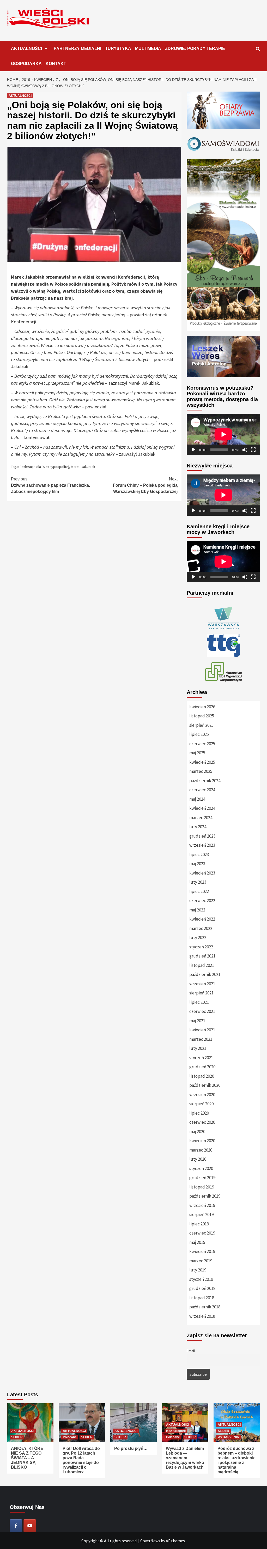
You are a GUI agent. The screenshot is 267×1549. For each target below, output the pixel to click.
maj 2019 (197, 1242)
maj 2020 (197, 1131)
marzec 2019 (200, 1261)
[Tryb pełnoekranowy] (253, 449)
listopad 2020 (201, 1076)
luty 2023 (197, 882)
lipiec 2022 (199, 891)
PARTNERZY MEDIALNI (77, 48)
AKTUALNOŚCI (26, 48)
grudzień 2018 (202, 1288)
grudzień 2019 (202, 1177)
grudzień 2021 (202, 956)
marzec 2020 (200, 1150)
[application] (223, 434)
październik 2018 (204, 1307)
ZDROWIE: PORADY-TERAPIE (195, 48)
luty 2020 (197, 1159)
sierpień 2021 (201, 993)
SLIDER (17, 1437)
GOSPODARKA (26, 63)
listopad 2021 (201, 965)
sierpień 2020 (201, 1104)
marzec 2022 (200, 928)
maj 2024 (197, 799)
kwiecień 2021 (202, 1030)
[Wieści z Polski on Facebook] (16, 1525)
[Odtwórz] (193, 449)
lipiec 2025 (199, 734)
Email (191, 1350)
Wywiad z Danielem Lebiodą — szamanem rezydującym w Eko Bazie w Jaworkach (185, 1457)
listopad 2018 (201, 1298)
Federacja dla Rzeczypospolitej (44, 466)
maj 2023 (197, 863)
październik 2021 (204, 974)
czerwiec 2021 (202, 1011)
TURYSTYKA (118, 48)
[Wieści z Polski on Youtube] (29, 1525)
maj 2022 (197, 910)
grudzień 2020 (202, 1067)
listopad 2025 (201, 716)
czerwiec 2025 (202, 744)
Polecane (70, 1437)
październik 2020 (204, 1085)
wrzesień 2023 (202, 845)
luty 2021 (197, 1048)
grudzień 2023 (202, 836)
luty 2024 (197, 827)
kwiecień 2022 (202, 919)
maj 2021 (197, 1021)
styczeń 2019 (201, 1279)
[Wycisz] (244, 449)
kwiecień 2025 (202, 762)
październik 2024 (204, 780)
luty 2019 (197, 1270)
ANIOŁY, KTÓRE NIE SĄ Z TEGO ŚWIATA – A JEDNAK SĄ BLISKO (27, 1457)
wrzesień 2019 (202, 1205)
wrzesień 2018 (202, 1316)
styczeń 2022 (201, 947)
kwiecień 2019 (202, 1251)
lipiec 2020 (199, 1113)
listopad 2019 (201, 1187)
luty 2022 (197, 937)
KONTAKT (56, 63)
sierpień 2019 (201, 1214)
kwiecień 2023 (202, 873)
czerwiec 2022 (202, 900)
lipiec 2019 (199, 1224)
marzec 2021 (200, 1039)
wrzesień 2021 (202, 984)
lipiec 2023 (199, 854)
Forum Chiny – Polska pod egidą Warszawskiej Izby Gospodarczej (145, 485)
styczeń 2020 (201, 1168)
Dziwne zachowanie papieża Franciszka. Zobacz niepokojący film (50, 485)
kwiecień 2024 (202, 808)
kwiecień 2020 (202, 1140)
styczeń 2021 (201, 1057)
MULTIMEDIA (148, 48)
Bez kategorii (176, 1431)
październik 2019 (204, 1196)
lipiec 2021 (199, 1002)
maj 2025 (197, 753)
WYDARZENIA (228, 1437)
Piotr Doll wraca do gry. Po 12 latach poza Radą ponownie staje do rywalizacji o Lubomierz (81, 1460)
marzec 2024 (200, 817)
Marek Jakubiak (83, 466)
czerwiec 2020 (202, 1122)
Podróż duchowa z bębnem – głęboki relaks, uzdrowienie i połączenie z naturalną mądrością (236, 1460)
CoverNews (150, 1540)
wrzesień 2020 (202, 1094)
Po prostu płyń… (131, 1448)
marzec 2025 (200, 771)
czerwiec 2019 (202, 1233)
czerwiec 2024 (202, 790)
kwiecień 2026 (202, 707)
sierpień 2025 (201, 725)
